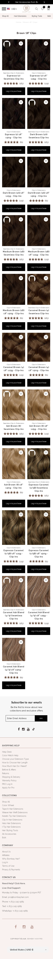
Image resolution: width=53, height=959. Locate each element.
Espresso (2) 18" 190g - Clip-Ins (13, 136)
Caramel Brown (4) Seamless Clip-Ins (38, 312)
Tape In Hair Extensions (12, 809)
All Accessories (9, 834)
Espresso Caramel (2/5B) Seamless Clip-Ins (39, 488)
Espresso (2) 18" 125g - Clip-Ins (38, 77)
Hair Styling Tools (10, 830)
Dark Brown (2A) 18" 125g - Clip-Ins (13, 194)
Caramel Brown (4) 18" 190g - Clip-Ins (38, 369)
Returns (5, 773)
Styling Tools (37, 16)
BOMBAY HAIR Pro (35, 939)
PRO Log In (7, 784)
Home (18, 22)
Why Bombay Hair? (11, 859)
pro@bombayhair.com (18, 897)
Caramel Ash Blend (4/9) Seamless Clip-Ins (13, 615)
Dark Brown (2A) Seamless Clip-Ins (39, 136)
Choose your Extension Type (15, 759)
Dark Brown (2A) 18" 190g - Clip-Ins (38, 194)
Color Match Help (10, 755)
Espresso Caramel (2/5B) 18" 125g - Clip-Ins (14, 553)
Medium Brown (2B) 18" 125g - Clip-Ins (38, 253)
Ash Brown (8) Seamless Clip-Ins (14, 427)
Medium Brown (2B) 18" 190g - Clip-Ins (13, 312)
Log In (5, 862)
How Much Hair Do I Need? (14, 766)
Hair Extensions (20, 16)
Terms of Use (8, 866)
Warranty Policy (9, 780)
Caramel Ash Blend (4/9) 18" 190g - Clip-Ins (13, 669)
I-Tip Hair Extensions (11, 827)
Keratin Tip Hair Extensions (14, 816)
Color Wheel (8, 805)
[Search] (36, 9)
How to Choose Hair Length (15, 762)
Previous (8, 2)
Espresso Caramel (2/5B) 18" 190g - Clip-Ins (39, 553)
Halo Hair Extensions (11, 823)
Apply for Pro (8, 788)
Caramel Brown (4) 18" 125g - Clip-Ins (13, 369)
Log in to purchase (13, 91)
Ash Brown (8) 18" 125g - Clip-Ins (38, 427)
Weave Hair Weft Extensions (15, 812)
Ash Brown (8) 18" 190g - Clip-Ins (13, 486)
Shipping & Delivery (11, 777)
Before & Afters (9, 770)
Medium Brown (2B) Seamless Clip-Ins (13, 253)
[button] (5, 9)
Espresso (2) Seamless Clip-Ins (14, 77)
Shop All (5, 16)
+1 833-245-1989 (16, 902)
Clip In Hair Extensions (12, 820)
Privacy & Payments (11, 869)
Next (44, 2)
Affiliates (5, 855)
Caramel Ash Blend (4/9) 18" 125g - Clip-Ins (38, 615)
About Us (6, 852)
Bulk (49, 16)
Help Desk (7, 752)
